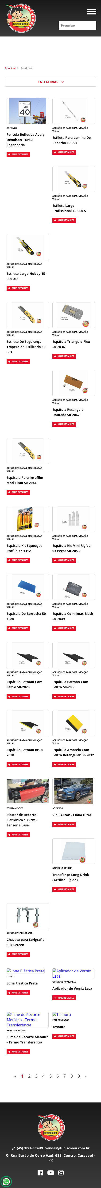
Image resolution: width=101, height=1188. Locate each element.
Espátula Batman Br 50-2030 (25, 752)
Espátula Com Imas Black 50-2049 (72, 616)
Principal (10, 68)
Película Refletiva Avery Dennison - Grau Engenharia (26, 139)
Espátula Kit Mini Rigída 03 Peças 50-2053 (71, 548)
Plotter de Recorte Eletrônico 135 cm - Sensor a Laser (22, 819)
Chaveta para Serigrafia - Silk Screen (27, 942)
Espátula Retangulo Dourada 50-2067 (68, 412)
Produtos (26, 68)
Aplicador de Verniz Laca (72, 988)
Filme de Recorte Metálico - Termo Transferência (28, 1039)
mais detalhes (20, 154)
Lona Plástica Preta (22, 983)
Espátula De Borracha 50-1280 (27, 616)
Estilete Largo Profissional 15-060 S (69, 208)
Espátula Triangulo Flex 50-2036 (71, 344)
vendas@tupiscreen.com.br (66, 1148)
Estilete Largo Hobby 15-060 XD (26, 276)
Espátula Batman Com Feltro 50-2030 (70, 684)
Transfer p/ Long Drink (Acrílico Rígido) (70, 877)
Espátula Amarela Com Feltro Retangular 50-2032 (73, 752)
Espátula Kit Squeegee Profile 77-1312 (24, 548)
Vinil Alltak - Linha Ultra (71, 815)
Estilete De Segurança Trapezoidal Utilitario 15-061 (27, 346)
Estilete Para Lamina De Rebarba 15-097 (71, 140)
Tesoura (58, 1027)
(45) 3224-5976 (28, 1148)
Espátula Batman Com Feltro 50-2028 (25, 684)
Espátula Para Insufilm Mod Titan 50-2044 (25, 480)
